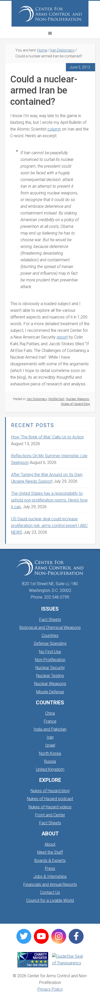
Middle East (56, 399)
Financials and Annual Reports (50, 884)
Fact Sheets (50, 619)
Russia (50, 761)
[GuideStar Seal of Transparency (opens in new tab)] (67, 959)
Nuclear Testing (50, 675)
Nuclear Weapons (77, 399)
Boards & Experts (50, 860)
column (54, 129)
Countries (50, 635)
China (50, 713)
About (50, 844)
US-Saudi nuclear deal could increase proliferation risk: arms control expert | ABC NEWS (49, 525)
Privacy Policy (50, 989)
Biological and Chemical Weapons (50, 627)
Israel (50, 745)
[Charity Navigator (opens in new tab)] (32, 959)
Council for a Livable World (50, 900)
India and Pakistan (50, 729)
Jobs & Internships (50, 876)
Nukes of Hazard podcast (50, 798)
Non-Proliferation (50, 659)
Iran (50, 737)
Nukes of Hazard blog (75, 404)
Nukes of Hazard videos (50, 807)
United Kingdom (50, 769)
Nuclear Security (50, 667)
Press (50, 868)
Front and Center (50, 814)
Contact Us (50, 892)
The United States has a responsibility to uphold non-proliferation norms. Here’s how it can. (49, 500)
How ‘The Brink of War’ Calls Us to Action (47, 437)
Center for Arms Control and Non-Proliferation (50, 14)
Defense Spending (50, 643)
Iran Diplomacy (37, 399)
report (62, 337)
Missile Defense (50, 691)
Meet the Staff (50, 852)
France (50, 721)
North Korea (50, 753)
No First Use (50, 651)
